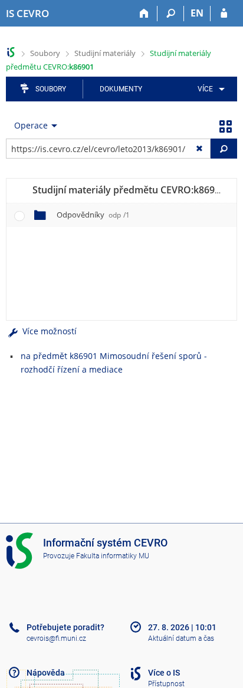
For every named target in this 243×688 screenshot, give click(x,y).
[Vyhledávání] (170, 13)
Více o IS (164, 672)
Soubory (45, 53)
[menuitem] (209, 89)
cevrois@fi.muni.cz (56, 638)
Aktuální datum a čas (181, 638)
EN (197, 12)
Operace (31, 125)
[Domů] (144, 13)
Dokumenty (121, 89)
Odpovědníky (93, 214)
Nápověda (46, 672)
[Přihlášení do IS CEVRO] (224, 13)
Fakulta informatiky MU (112, 556)
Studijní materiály (105, 53)
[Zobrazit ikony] (225, 125)
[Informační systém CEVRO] (11, 52)
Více (205, 89)
